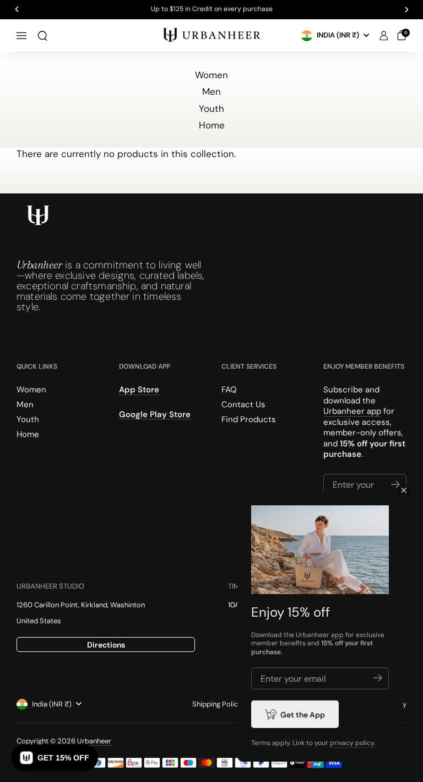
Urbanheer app (352, 411)
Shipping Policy (217, 704)
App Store (139, 389)
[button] (42, 36)
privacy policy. (352, 742)
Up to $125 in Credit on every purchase (212, 9)
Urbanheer (94, 741)
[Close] (404, 490)
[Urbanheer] (211, 35)
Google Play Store (155, 413)
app (337, 634)
